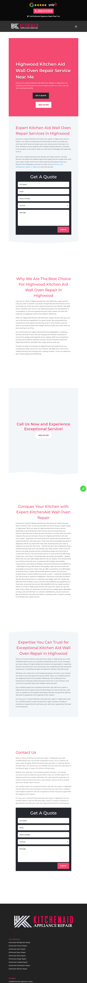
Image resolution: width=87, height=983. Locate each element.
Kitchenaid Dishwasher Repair (19, 965)
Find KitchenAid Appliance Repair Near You (44, 16)
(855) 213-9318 (45, 11)
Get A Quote (40, 96)
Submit (63, 229)
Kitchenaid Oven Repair (17, 949)
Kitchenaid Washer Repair (18, 969)
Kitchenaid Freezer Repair (18, 946)
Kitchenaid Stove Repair (17, 956)
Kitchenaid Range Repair (17, 959)
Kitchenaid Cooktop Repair (18, 962)
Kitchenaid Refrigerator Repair (19, 942)
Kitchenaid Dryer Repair (17, 952)
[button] (83, 489)
